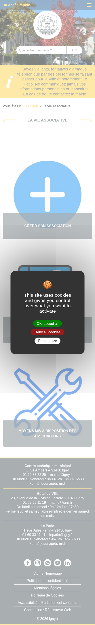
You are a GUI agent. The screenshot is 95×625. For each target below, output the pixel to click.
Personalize (47, 341)
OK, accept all (48, 323)
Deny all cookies (47, 332)
